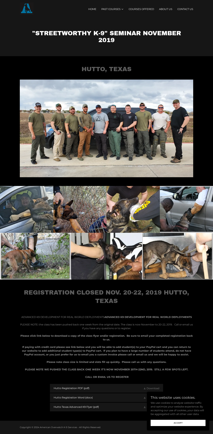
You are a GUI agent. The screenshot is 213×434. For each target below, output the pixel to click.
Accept (178, 423)
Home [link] (92, 9)
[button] (112, 9)
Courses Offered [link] (141, 9)
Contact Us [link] (185, 9)
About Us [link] (165, 9)
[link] (27, 8)
